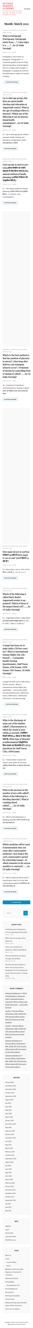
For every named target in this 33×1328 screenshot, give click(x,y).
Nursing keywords (11, 1289)
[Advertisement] (17, 279)
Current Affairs (11, 1262)
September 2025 (10, 1096)
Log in (7, 1230)
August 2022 (9, 1162)
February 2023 (10, 1152)
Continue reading (13, 82)
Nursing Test (9, 1292)
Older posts (17, 902)
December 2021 (10, 1190)
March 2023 (9, 1148)
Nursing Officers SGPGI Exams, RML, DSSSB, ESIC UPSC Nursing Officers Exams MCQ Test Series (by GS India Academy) (15, 1016)
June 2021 (8, 1207)
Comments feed (10, 1236)
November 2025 (10, 1089)
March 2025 (9, 1117)
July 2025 (8, 1103)
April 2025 (8, 1114)
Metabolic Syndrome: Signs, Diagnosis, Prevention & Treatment (14, 1272)
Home (7, 1259)
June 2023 (8, 1141)
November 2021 (10, 1193)
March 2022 (9, 1179)
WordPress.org (10, 1240)
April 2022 (8, 1176)
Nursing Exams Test (13, 1285)
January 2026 (9, 1082)
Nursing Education (16, 30)
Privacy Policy (9, 1299)
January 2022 (9, 1186)
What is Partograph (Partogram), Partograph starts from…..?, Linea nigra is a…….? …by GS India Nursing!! (16, 42)
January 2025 (9, 1120)
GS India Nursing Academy (8, 6)
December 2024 (10, 1124)
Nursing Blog (6, 30)
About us (8, 1255)
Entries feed (9, 1233)
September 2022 (10, 1159)
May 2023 (8, 1145)
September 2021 (10, 1200)
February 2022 (10, 1183)
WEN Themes (21, 1324)
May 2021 (8, 1211)
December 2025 (10, 1086)
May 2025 (8, 1110)
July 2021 (8, 1204)
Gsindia (14, 52)
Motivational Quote (11, 1278)
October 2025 (9, 1093)
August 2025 (9, 1100)
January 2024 (9, 1134)
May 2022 (8, 1173)
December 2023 (10, 1138)
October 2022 (9, 1155)
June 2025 (8, 1107)
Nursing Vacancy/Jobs (12, 1296)
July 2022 (8, 1166)
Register (8, 1226)
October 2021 (9, 1197)
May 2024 (8, 1127)
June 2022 (8, 1169)
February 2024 (10, 1131)
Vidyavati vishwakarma (12, 993)
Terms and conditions (12, 1309)
